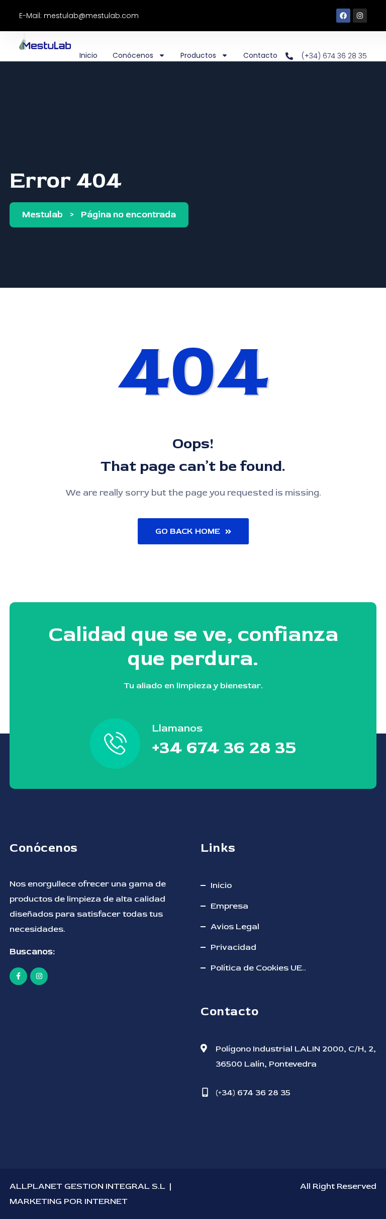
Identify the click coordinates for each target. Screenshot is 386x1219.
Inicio (88, 55)
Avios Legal (235, 926)
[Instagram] (360, 16)
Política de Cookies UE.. (258, 967)
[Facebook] (343, 16)
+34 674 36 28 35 (224, 747)
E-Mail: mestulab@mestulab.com (79, 16)
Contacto (260, 55)
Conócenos (133, 55)
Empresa (229, 906)
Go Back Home (187, 531)
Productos (198, 55)
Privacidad (233, 947)
